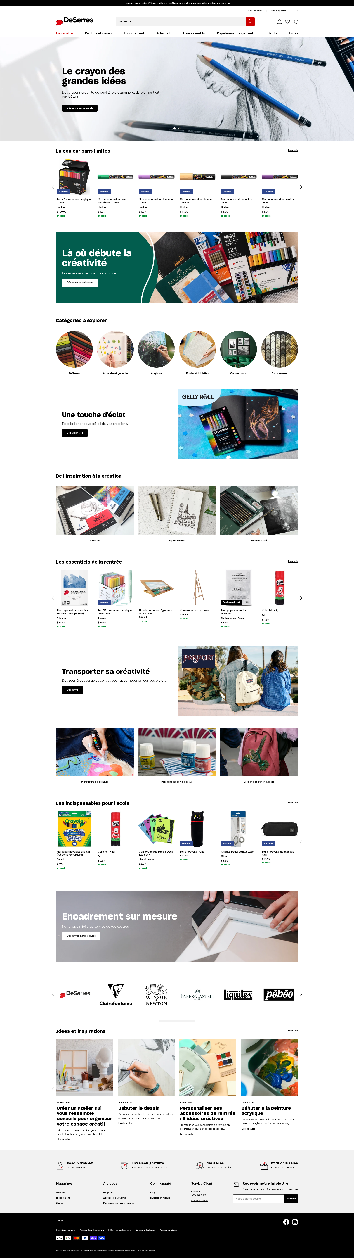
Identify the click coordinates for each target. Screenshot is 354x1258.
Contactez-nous (199, 1201)
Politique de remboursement (92, 1230)
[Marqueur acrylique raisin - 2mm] (279, 176)
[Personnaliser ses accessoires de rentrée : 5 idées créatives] (207, 1067)
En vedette (64, 33)
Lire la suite (63, 1139)
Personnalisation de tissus (176, 782)
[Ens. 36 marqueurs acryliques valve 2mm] (115, 587)
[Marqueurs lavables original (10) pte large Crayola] (74, 829)
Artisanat (164, 33)
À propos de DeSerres (114, 1198)
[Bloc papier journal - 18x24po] (238, 587)
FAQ (152, 1193)
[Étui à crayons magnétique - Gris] (279, 829)
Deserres (102, 618)
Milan (224, 856)
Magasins (108, 1193)
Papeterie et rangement (235, 33)
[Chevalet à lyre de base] (197, 587)
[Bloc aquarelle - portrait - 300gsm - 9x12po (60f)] (74, 587)
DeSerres (74, 373)
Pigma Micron (177, 540)
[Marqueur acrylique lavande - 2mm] (156, 176)
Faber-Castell (259, 540)
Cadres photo (238, 373)
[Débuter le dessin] (146, 1067)
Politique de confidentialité (119, 1230)
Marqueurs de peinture (95, 782)
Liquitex (61, 207)
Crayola (61, 859)
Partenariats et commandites (118, 1203)
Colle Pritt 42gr (271, 610)
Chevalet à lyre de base (194, 610)
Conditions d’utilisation (145, 1230)
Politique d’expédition (169, 1230)
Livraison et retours (160, 1198)
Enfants (271, 33)
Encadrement (134, 33)
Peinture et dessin (98, 33)
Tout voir (293, 150)
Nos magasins (278, 11)
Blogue (59, 1203)
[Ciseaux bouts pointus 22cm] (238, 829)
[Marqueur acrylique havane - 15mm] (197, 176)
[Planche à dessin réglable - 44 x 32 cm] (156, 587)
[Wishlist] (287, 21)
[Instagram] (295, 1222)
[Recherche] (250, 21)
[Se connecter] (279, 21)
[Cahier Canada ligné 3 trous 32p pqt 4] (156, 829)
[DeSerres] (74, 21)
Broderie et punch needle (259, 782)
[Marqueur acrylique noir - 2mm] (238, 176)
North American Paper (232, 618)
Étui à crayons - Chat (192, 852)
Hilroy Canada (146, 859)
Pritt (264, 615)
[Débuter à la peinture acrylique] (269, 1067)
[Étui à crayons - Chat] (197, 829)
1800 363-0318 (198, 1195)
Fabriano (61, 618)
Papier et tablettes (197, 373)
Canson (95, 540)
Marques (60, 1193)
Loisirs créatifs (194, 33)
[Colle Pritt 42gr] (279, 587)
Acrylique (156, 373)
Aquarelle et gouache (115, 373)
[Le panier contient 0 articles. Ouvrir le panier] (296, 21)
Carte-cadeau (254, 11)
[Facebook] (286, 1222)
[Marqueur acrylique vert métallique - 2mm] (115, 176)
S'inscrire (291, 1199)
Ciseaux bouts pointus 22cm (237, 852)
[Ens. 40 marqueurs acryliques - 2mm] (74, 176)
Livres (293, 33)
